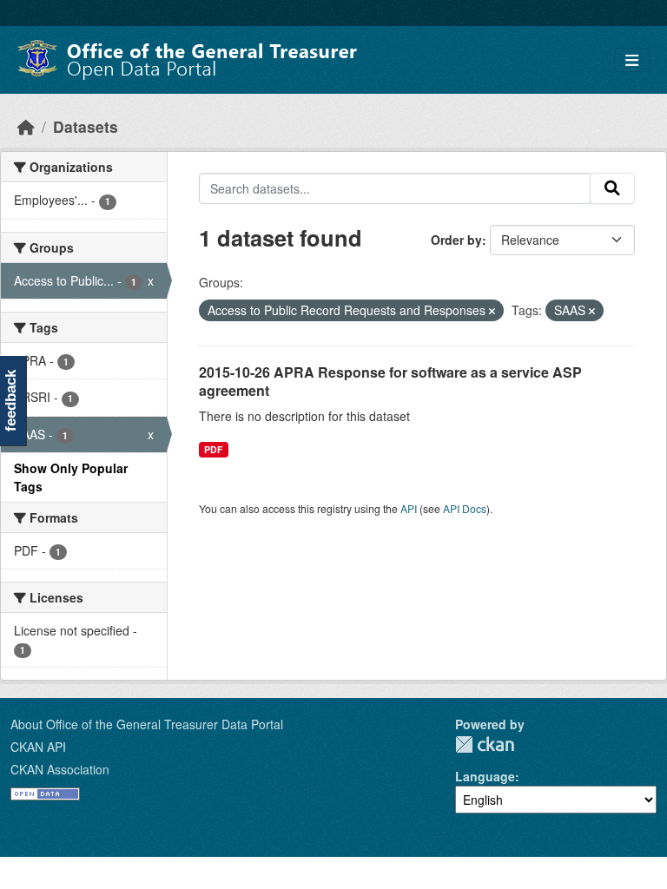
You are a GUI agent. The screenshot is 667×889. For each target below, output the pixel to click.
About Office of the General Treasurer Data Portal (146, 724)
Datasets (85, 126)
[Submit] (612, 188)
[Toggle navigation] (632, 60)
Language (485, 776)
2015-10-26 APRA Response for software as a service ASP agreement (390, 381)
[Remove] (492, 311)
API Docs (464, 508)
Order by (456, 239)
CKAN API (38, 746)
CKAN (484, 744)
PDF (213, 449)
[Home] (26, 126)
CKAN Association (59, 769)
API (408, 508)
